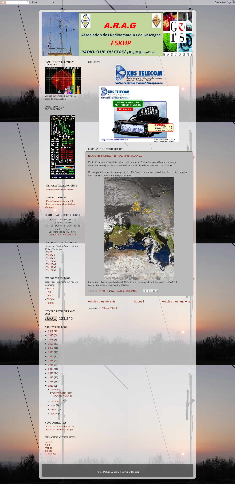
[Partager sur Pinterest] (156, 291)
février (54, 409)
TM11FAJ (51, 264)
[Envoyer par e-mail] (144, 291)
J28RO (48, 451)
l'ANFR (48, 448)
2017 (51, 369)
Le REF (48, 442)
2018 (51, 365)
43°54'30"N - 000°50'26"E (63, 235)
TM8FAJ (50, 255)
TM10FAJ (51, 261)
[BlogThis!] (147, 291)
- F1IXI (48, 292)
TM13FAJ (51, 270)
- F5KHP (49, 288)
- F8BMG (50, 303)
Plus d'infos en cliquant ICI (59, 201)
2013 (51, 386)
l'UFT (47, 445)
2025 (51, 335)
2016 (51, 373)
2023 (51, 344)
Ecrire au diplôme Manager (60, 429)
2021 (51, 352)
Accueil (139, 301)
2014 (51, 382)
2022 (51, 348)
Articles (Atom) (109, 308)
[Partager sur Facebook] (153, 291)
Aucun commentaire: (128, 291)
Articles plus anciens (176, 301)
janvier (54, 414)
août (53, 405)
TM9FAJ (50, 258)
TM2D (49, 252)
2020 (51, 356)
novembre (56, 401)
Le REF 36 (50, 454)
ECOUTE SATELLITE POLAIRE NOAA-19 (115, 155)
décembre (56, 389)
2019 (51, 360)
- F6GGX (49, 299)
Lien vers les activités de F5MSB (59, 189)
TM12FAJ (51, 267)
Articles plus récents (102, 301)
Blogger (135, 472)
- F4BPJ (49, 295)
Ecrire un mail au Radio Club (60, 426)
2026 (51, 331)
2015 (51, 377)
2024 (51, 339)
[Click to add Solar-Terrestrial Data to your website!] (62, 178)
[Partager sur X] (150, 291)
